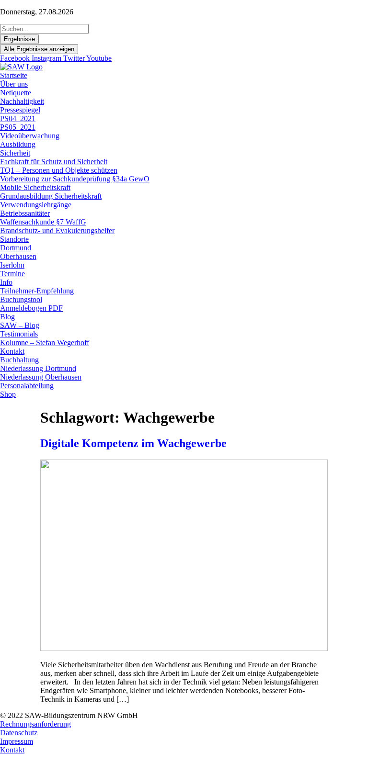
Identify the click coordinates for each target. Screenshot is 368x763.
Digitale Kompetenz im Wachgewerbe (133, 443)
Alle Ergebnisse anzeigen (39, 49)
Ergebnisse (19, 39)
